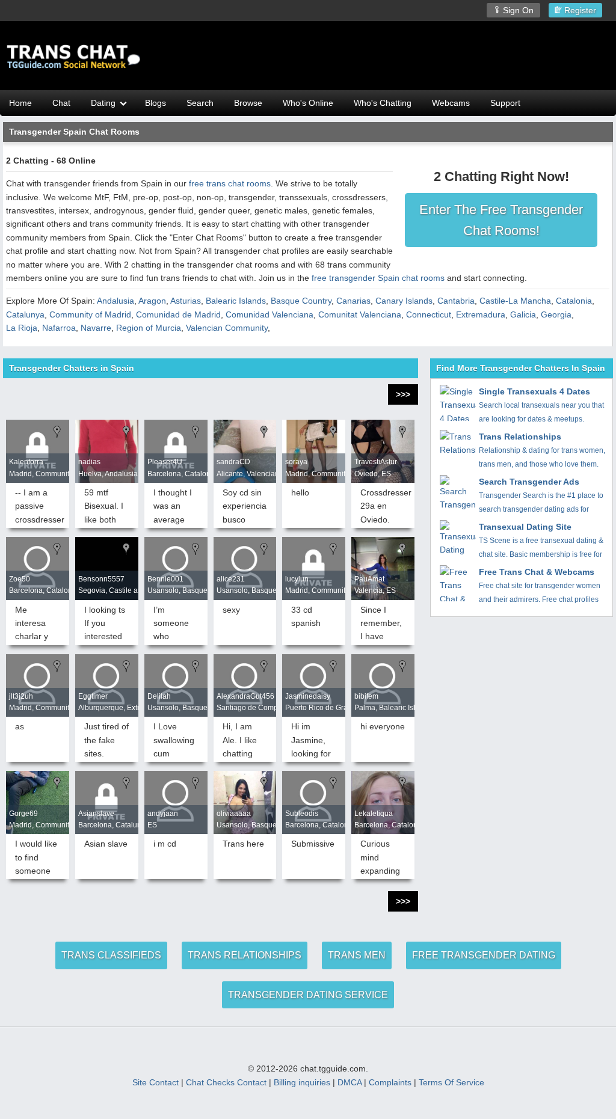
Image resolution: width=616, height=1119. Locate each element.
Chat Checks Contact (226, 1082)
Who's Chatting (382, 103)
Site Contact (155, 1082)
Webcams (451, 103)
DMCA (349, 1082)
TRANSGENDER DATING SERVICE (308, 995)
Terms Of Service (451, 1082)
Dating (103, 103)
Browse (248, 103)
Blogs (155, 103)
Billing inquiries (302, 1082)
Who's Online (308, 103)
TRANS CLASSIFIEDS (111, 955)
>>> (403, 394)
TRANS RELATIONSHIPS (244, 955)
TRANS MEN (357, 955)
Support (505, 103)
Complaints (390, 1082)
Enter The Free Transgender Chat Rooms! (501, 220)
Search (200, 103)
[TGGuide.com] (73, 57)
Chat (61, 103)
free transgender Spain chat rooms (378, 278)
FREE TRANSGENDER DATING (483, 955)
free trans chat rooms (230, 183)
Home (20, 103)
